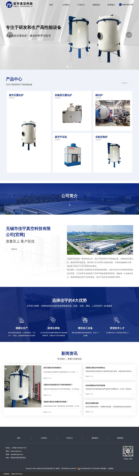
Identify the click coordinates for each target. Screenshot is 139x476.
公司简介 (66, 4)
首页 (51, 4)
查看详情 (14, 249)
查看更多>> (125, 83)
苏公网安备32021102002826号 (90, 468)
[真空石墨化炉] (29, 132)
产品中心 (81, 4)
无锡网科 (111, 468)
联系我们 (111, 4)
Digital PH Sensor (17, 474)
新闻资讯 (96, 4)
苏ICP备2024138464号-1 (69, 468)
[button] (10, 35)
